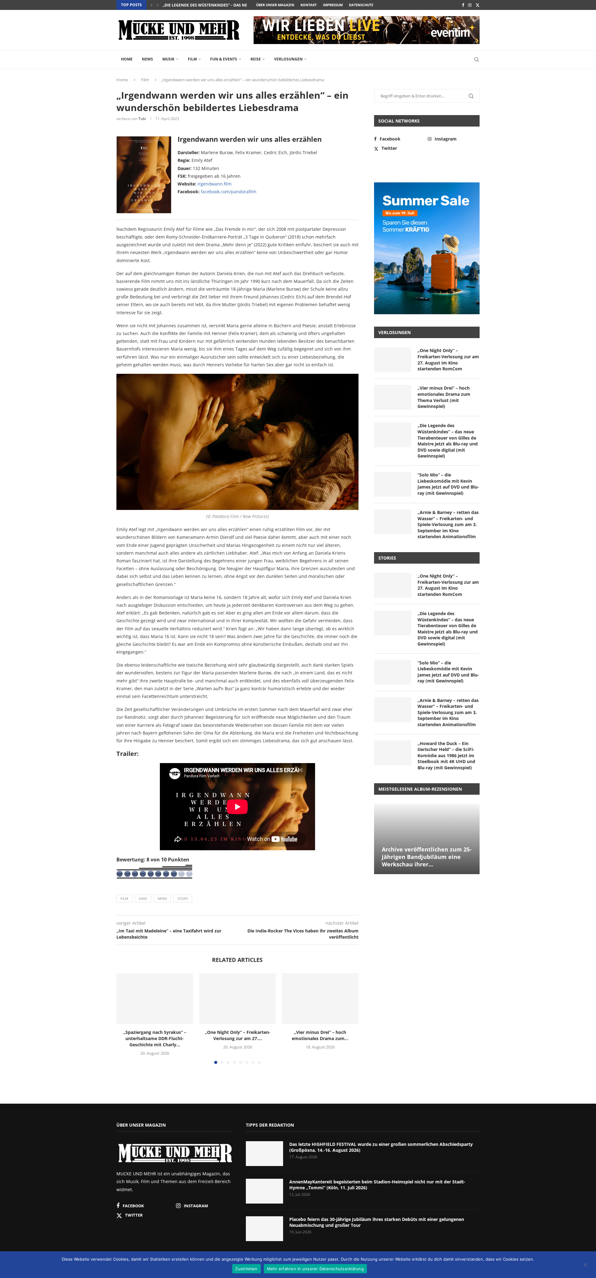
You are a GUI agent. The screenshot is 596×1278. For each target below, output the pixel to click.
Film (192, 59)
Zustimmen (246, 1268)
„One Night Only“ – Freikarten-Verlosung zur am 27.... (237, 1035)
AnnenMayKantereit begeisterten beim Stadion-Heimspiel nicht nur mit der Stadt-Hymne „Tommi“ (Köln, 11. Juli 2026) (377, 1185)
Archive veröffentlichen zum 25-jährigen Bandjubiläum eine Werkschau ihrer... (427, 857)
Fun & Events (223, 59)
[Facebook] (463, 5)
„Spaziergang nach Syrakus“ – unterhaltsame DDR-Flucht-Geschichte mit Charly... (154, 1038)
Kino (143, 898)
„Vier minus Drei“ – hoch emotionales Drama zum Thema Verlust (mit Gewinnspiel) (444, 397)
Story (183, 898)
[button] (151, 5)
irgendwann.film (214, 184)
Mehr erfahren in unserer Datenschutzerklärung (315, 1268)
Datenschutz (361, 4)
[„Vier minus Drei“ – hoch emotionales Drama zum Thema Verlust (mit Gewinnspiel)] (320, 998)
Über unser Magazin (275, 4)
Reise (256, 59)
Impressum (333, 4)
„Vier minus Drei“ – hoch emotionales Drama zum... (320, 1035)
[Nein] (585, 1265)
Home (127, 59)
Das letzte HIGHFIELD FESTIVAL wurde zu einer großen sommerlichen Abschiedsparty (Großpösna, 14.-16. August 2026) (381, 1147)
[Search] (476, 60)
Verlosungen (288, 59)
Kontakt (308, 4)
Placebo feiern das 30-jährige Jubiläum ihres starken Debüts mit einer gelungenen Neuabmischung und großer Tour (376, 1222)
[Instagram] (470, 5)
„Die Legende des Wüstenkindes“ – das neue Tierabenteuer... (224, 5)
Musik (168, 59)
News (147, 59)
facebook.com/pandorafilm (228, 191)
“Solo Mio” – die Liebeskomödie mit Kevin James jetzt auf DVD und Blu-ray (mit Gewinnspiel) (448, 484)
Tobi (142, 118)
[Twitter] (478, 5)
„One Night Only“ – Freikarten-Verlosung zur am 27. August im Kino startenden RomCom (448, 359)
